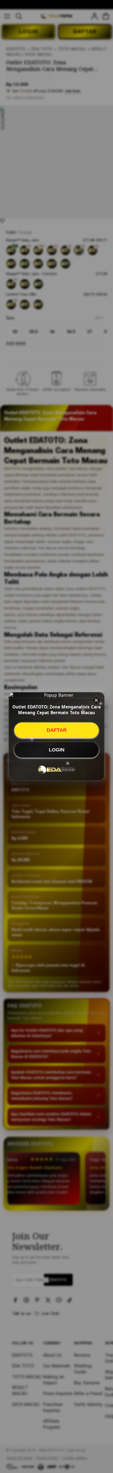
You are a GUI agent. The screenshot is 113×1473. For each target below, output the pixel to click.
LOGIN (56, 750)
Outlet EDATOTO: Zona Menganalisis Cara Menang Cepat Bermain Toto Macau (56, 710)
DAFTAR (57, 730)
